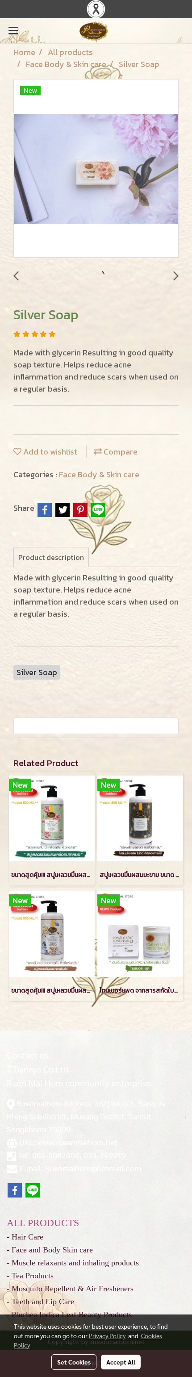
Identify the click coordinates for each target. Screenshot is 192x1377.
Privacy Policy (107, 1335)
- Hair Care (25, 1236)
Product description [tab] (51, 557)
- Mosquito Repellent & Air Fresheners (70, 1288)
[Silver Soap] (96, 168)
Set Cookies (74, 1362)
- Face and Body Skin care (50, 1249)
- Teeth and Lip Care (40, 1301)
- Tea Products (30, 1275)
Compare (120, 452)
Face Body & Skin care (99, 474)
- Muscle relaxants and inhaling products (73, 1262)
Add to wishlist (49, 452)
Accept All (120, 1362)
